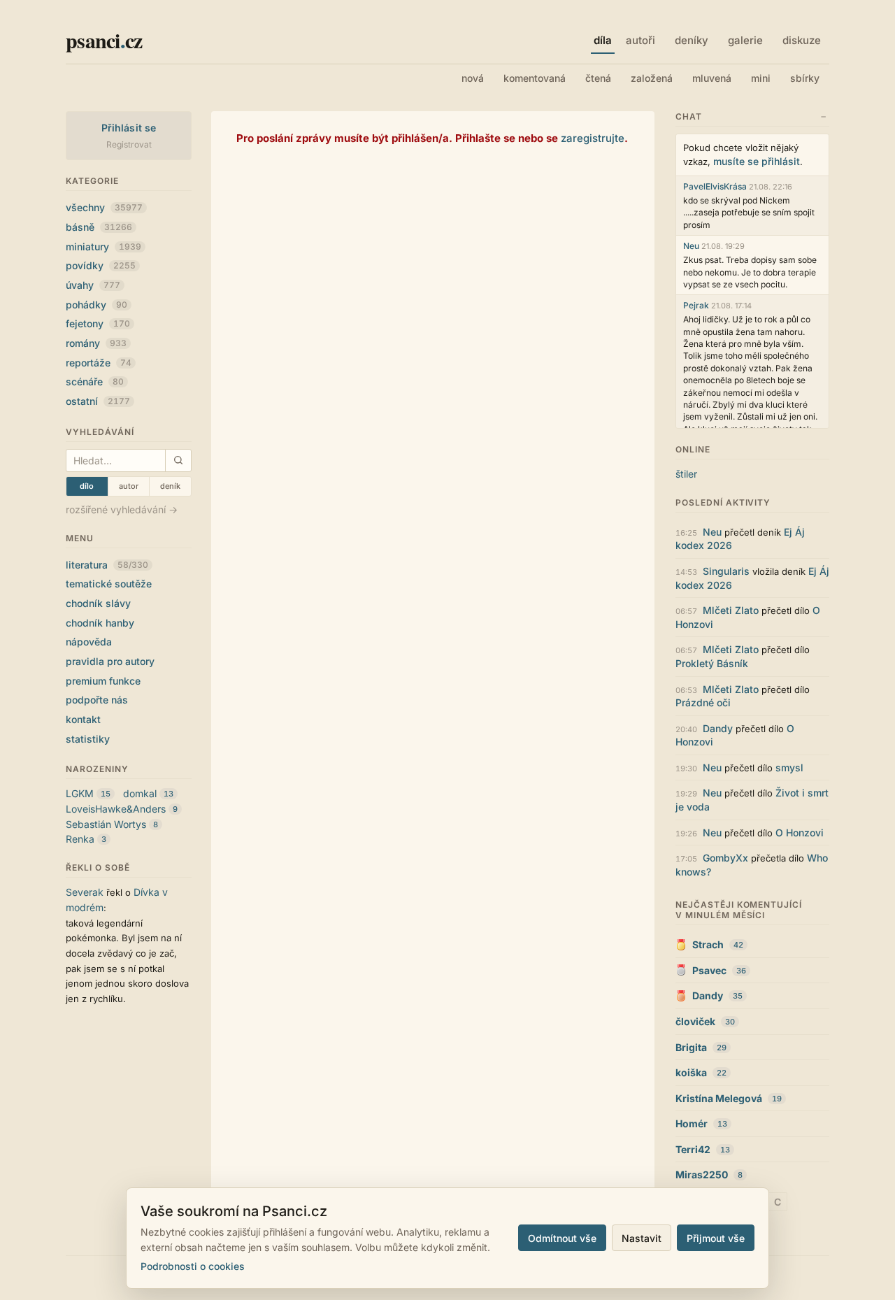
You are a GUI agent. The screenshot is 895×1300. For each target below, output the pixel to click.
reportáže (98, 363)
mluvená (711, 78)
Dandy (718, 728)
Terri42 (692, 1149)
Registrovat (129, 144)
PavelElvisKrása (715, 186)
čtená (598, 78)
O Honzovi (799, 832)
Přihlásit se (129, 128)
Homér (691, 1123)
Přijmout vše (716, 1238)
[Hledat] (178, 460)
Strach (708, 944)
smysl (789, 767)
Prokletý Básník (711, 663)
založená (652, 78)
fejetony (98, 323)
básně (99, 227)
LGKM (80, 793)
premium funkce (103, 681)
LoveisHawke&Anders (116, 809)
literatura (107, 565)
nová (472, 78)
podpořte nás (97, 700)
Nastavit (641, 1238)
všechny (104, 207)
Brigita (691, 1047)
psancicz (104, 39)
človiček (695, 1021)
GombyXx (725, 858)
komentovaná (534, 78)
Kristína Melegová (718, 1098)
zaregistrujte (592, 138)
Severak (84, 892)
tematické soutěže (109, 584)
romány (96, 343)
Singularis (726, 571)
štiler (686, 474)
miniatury (103, 246)
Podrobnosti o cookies (193, 1266)
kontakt (83, 719)
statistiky (88, 739)
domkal (140, 793)
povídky (101, 265)
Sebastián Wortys (106, 824)
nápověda (89, 642)
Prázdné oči (703, 702)
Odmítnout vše (562, 1238)
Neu (691, 246)
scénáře (95, 381)
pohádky (96, 304)
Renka (80, 839)
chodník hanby (100, 623)
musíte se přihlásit (756, 161)
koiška (691, 1072)
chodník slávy (98, 603)
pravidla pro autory (110, 661)
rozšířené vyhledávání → (122, 509)
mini (761, 78)
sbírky (804, 78)
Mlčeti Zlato (731, 610)
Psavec (709, 970)
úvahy (93, 285)
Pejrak (696, 305)
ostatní (98, 401)
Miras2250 (701, 1174)
